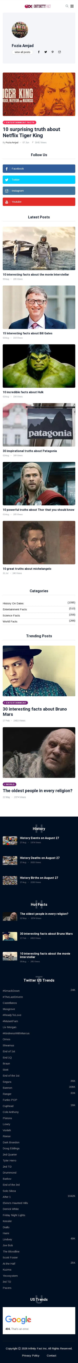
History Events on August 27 (39, 838)
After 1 (7, 1196)
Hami (6, 1233)
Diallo (6, 1227)
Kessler (7, 1221)
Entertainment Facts (15, 609)
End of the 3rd (11, 1184)
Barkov (7, 1178)
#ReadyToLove (12, 1015)
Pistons (7, 1118)
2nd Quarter (10, 1154)
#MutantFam (10, 1021)
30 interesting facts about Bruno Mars (46, 933)
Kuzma (7, 1269)
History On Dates (13, 603)
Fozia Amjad (23, 45)
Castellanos (10, 1002)
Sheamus (8, 1045)
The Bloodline (11, 1251)
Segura (7, 1081)
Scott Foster (10, 1257)
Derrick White (11, 1208)
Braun (6, 1063)
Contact (51, 1355)
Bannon (7, 1087)
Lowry (6, 1124)
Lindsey (7, 1239)
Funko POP (10, 1099)
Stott (5, 1069)
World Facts (10, 621)
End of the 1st (11, 1075)
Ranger (7, 1093)
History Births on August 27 (39, 878)
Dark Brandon (11, 1142)
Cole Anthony (11, 1111)
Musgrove (9, 1009)
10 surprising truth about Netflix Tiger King (31, 132)
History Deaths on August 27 (39, 858)
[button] (72, 6)
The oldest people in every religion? (37, 790)
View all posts (22, 52)
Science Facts (11, 615)
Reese (7, 1136)
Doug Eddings (11, 1148)
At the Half (9, 1263)
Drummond (9, 1172)
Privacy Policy (31, 1355)
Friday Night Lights (14, 1215)
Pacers (7, 1287)
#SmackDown (11, 990)
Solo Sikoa (9, 1190)
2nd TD (7, 1166)
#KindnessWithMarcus (16, 1033)
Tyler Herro (9, 1160)
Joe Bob (8, 1245)
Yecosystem (10, 1275)
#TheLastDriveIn (13, 996)
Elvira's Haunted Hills (15, 1202)
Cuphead (8, 1106)
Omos (6, 1039)
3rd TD (7, 1281)
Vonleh (7, 1130)
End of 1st (9, 1051)
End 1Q (7, 1057)
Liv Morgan (9, 1027)
